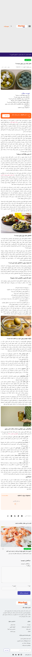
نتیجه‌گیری (26, 105)
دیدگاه (28, 565)
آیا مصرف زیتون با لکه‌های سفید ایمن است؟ (19, 98)
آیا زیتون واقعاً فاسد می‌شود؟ (22, 95)
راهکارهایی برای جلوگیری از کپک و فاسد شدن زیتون (17, 104)
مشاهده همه (5, 495)
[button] (29, 26)
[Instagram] (21, 654)
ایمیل (14, 585)
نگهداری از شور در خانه (13, 434)
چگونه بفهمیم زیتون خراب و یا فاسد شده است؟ (18, 102)
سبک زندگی (21, 54)
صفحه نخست (28, 54)
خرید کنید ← (6, 116)
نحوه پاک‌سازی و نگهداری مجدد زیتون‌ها (20, 100)
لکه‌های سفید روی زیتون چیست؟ (21, 97)
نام (29, 585)
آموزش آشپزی (14, 54)
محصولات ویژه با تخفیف (23, 107)
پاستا (17, 122)
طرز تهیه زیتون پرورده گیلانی (7, 175)
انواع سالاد (12, 122)
